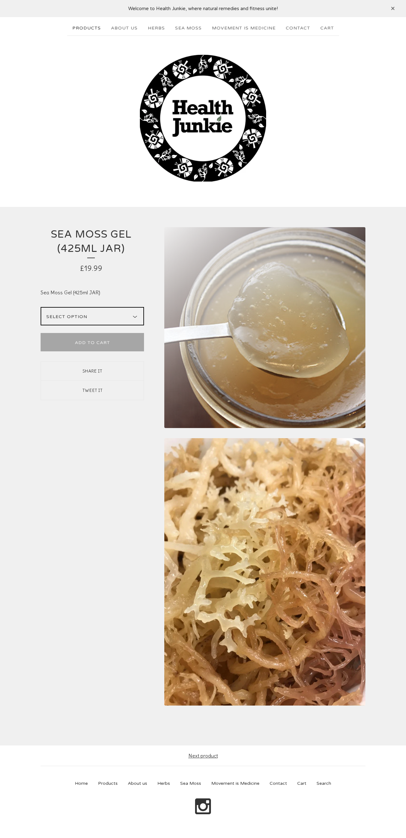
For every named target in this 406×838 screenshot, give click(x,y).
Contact (298, 28)
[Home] (203, 118)
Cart (327, 28)
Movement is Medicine (244, 28)
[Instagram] (203, 807)
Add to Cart (92, 342)
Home (81, 783)
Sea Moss (188, 28)
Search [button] (324, 783)
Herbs (156, 28)
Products (86, 28)
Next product (203, 755)
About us (124, 28)
